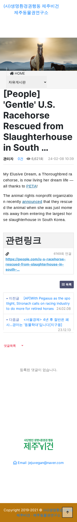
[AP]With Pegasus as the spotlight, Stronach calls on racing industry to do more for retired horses (38, 303)
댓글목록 (9, 345)
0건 (20, 159)
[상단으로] (67, 512)
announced (32, 202)
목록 (68, 284)
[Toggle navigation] (9, 21)
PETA (31, 186)
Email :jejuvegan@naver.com (41, 463)
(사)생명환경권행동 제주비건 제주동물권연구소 (31, 9)
